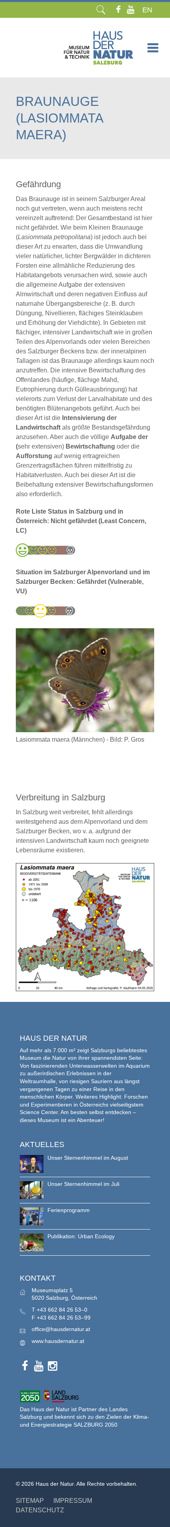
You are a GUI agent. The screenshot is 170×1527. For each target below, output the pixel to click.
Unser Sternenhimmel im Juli (83, 1184)
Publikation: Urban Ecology (81, 1236)
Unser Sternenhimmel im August (87, 1158)
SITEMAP (30, 1500)
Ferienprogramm (68, 1210)
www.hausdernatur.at (58, 1341)
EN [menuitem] (147, 10)
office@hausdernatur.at (61, 1329)
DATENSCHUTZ (40, 1510)
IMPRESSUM (72, 1500)
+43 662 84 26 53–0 (62, 1309)
